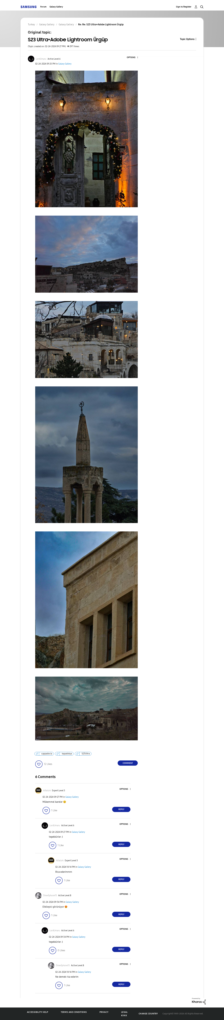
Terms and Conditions (74, 1012)
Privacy (104, 1012)
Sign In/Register (183, 6)
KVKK (124, 1015)
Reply (121, 809)
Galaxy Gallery (56, 6)
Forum (43, 6)
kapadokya (67, 753)
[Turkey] (28, 6)
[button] (132, 57)
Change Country (148, 1013)
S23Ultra (86, 753)
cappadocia (46, 753)
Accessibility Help (37, 1012)
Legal (124, 1012)
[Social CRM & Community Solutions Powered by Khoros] (199, 1001)
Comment (128, 763)
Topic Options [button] (187, 39)
